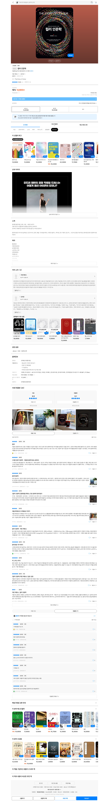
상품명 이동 (17, 153)
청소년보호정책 (48, 792)
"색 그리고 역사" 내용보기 (54, 564)
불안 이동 (89, 723)
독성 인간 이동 (17, 723)
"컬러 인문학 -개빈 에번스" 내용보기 (54, 532)
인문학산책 (24, 351)
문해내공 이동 (29, 723)
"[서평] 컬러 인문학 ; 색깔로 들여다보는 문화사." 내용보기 (54, 463)
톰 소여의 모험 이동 (90, 329)
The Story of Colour (20, 79)
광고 (76, 792)
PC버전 (55, 792)
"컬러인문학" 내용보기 (54, 480)
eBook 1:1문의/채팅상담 (69, 787)
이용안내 (14, 363)
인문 (19, 351)
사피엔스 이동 (53, 723)
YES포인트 (15, 93)
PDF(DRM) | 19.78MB (27, 375)
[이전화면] (13, 2)
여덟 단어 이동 (65, 722)
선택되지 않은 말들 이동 (77, 753)
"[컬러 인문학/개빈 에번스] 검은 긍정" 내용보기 (54, 579)
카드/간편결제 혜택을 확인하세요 (87, 103)
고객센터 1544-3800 (38, 787)
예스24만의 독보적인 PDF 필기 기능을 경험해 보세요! (29, 118)
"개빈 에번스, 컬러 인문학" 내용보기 (54, 595)
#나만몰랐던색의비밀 (17, 139)
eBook (15, 351)
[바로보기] (22, 419)
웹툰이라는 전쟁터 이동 (41, 753)
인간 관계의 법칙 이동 (42, 329)
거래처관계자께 (66, 792)
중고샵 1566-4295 (58, 787)
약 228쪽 (23, 377)
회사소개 (59, 792)
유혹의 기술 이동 (78, 330)
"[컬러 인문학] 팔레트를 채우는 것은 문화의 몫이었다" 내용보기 (54, 497)
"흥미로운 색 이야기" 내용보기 (54, 548)
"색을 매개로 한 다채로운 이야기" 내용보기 (54, 515)
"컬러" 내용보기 (54, 447)
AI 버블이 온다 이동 (18, 329)
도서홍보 (72, 792)
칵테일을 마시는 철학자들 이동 (29, 753)
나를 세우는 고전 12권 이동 (17, 753)
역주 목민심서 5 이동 (89, 753)
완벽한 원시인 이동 (77, 723)
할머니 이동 (65, 753)
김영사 (13, 76)
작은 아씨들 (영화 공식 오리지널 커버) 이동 (66, 330)
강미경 (22, 74)
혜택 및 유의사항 (33, 405)
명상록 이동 (41, 723)
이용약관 (34, 792)
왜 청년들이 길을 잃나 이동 (53, 753)
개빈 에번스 (15, 74)
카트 (96, 2)
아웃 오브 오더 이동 (30, 330)
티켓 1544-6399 (48, 787)
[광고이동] (92, 2)
